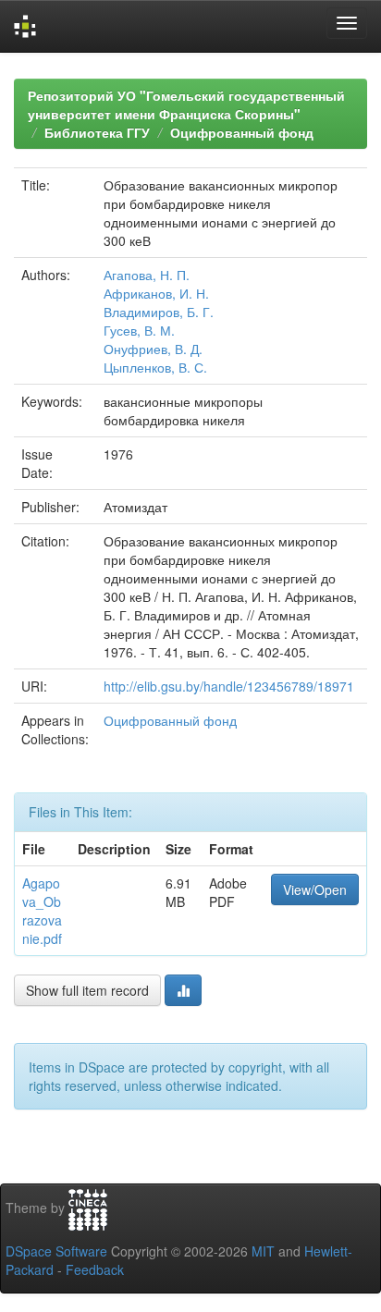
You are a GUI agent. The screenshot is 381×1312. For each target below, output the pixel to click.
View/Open (315, 889)
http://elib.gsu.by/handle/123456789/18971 (229, 686)
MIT (263, 1251)
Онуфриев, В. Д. (153, 348)
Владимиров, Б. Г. (159, 311)
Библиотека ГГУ (97, 132)
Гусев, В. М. (139, 330)
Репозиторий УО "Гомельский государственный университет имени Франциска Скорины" (186, 104)
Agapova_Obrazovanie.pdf (42, 911)
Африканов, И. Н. (156, 293)
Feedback (95, 1269)
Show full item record (87, 990)
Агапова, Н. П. (147, 274)
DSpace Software (56, 1251)
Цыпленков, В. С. (155, 367)
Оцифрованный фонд (241, 132)
